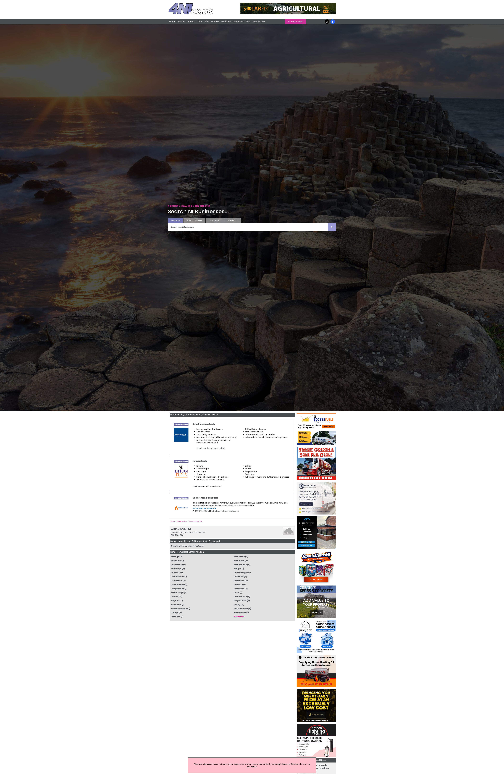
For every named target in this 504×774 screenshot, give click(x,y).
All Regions (239, 616)
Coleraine (239, 576)
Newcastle (176, 604)
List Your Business (295, 21)
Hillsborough (177, 592)
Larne (236, 592)
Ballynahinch (240, 564)
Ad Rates (215, 21)
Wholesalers (182, 521)
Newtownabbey (179, 608)
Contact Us (238, 21)
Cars (200, 21)
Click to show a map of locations (187, 546)
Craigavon (239, 580)
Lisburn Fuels (200, 461)
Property (192, 21)
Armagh (175, 556)
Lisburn (174, 596)
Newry (237, 604)
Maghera (175, 600)
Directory (181, 21)
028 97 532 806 (201, 511)
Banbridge (176, 568)
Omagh (174, 612)
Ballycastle (239, 556)
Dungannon (177, 588)
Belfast (174, 572)
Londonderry (240, 596)
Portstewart (240, 612)
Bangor (237, 568)
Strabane (175, 616)
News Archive (259, 21)
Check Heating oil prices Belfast (210, 448)
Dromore (238, 584)
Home (172, 21)
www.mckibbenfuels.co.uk (204, 508)
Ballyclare (176, 560)
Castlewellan (177, 576)
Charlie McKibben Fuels (205, 497)
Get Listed (226, 21)
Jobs (206, 21)
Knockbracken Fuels (204, 424)
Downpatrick (177, 584)
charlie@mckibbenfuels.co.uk (225, 511)
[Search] (332, 227)
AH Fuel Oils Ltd (181, 529)
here (297, 764)
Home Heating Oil (195, 521)
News (248, 21)
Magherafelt (240, 600)
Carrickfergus (241, 572)
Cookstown (176, 580)
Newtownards (241, 608)
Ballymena (239, 560)
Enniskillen (239, 588)
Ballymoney (177, 564)
